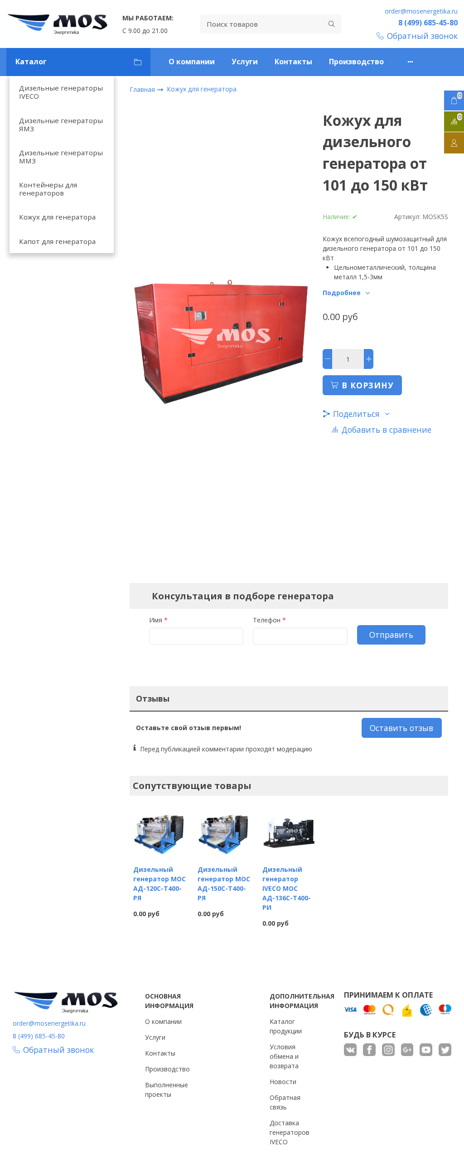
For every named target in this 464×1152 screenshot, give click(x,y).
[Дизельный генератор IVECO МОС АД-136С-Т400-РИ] (288, 831)
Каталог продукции (286, 1026)
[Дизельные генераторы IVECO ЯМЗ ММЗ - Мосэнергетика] (58, 24)
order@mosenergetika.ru (421, 11)
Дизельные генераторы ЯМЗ (61, 124)
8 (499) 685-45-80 (428, 23)
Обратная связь (285, 1102)
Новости (283, 1081)
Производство (356, 62)
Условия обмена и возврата (284, 1056)
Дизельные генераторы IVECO (61, 92)
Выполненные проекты (166, 1089)
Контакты (293, 62)
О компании (192, 62)
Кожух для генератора (57, 217)
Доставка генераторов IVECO (289, 1132)
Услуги (245, 62)
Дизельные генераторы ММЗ (61, 156)
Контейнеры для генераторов (48, 189)
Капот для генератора (57, 241)
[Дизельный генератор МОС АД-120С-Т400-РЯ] (159, 831)
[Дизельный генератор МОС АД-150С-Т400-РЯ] (224, 831)
